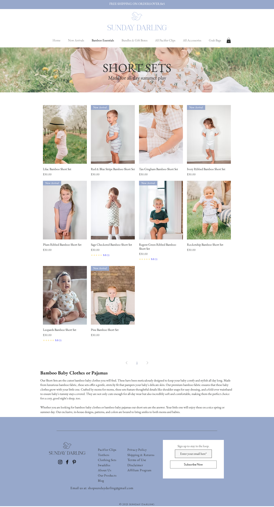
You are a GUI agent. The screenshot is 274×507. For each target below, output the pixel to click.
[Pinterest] (74, 462)
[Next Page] (147, 363)
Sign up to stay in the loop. (193, 446)
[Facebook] (67, 462)
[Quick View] (65, 134)
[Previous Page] (126, 363)
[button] (228, 40)
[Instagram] (60, 462)
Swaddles (104, 465)
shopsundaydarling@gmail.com (110, 488)
